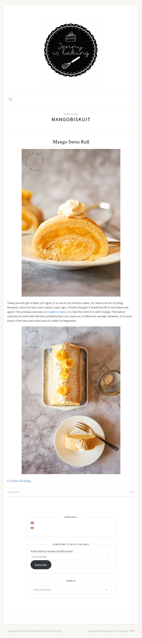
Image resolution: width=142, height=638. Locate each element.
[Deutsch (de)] (32, 528)
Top (131, 631)
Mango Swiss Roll (71, 141)
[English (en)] (32, 523)
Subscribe (41, 565)
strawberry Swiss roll (58, 312)
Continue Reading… (19, 481)
